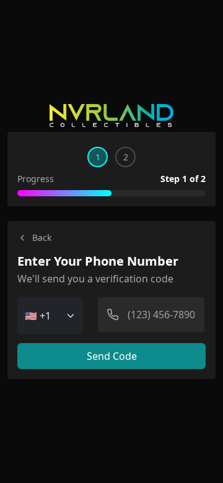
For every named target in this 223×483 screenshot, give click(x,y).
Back (41, 237)
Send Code (112, 356)
